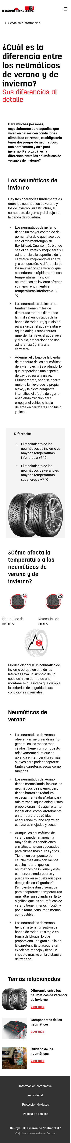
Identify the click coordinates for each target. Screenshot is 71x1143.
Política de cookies (35, 1114)
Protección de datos (35, 1104)
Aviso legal (35, 1095)
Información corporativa (35, 1086)
